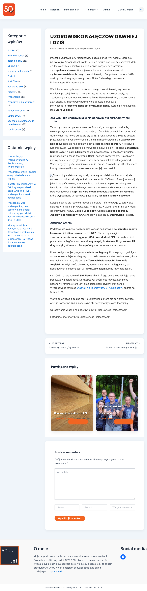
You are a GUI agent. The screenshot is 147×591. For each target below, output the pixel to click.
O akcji (11, 76)
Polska (11, 91)
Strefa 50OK (14, 115)
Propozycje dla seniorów (20, 102)
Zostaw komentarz (63, 418)
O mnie (106, 9)
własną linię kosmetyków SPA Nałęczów (99, 287)
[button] (80, 9)
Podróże (91, 9)
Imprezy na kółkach (18, 71)
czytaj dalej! (55, 571)
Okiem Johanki (126, 9)
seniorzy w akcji (16, 110)
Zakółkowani (14, 129)
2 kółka (11, 50)
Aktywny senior (15, 55)
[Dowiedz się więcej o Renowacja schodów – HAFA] (72, 403)
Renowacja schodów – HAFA (70, 413)
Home (43, 9)
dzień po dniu (14, 60)
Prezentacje (13, 96)
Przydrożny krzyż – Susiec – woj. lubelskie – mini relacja (21, 175)
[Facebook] (123, 556)
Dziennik (55, 9)
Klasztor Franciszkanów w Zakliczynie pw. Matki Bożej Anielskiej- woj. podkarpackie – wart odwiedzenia (21, 190)
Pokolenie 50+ (71, 9)
